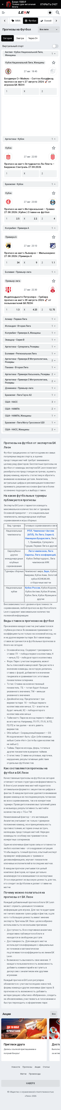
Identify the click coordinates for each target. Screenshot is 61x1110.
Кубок (8, 148)
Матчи (23, 1074)
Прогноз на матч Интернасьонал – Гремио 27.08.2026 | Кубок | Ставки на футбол (29, 211)
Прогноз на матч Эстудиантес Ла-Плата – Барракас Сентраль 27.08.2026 (29, 165)
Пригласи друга (14, 1044)
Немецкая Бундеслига (37, 538)
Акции (37, 1067)
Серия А (49, 534)
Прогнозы (27, 1067)
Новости (16, 1067)
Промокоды (35, 1074)
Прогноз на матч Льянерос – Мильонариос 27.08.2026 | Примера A (29, 255)
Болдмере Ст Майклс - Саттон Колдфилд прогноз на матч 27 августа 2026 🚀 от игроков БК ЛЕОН (28, 81)
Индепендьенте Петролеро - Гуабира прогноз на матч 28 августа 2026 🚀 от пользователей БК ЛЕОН (27, 300)
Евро (46, 571)
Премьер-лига (12, 281)
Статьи (46, 1067)
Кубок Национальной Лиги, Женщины (24, 62)
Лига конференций (45, 555)
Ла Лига (39, 534)
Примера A (11, 237)
